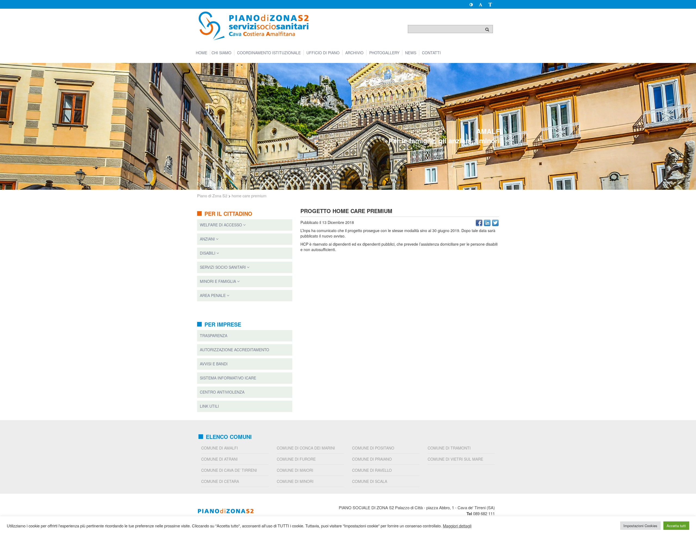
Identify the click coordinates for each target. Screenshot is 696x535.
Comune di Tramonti (449, 448)
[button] (471, 4)
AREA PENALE (213, 295)
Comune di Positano (373, 448)
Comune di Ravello (372, 470)
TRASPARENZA (213, 335)
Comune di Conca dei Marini (306, 448)
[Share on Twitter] (495, 223)
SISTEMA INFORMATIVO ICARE (228, 378)
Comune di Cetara (220, 481)
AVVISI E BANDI (214, 363)
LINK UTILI (209, 406)
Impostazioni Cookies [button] (640, 525)
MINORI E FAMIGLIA (218, 281)
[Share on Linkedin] (487, 223)
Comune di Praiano (372, 459)
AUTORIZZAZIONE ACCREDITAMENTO (234, 349)
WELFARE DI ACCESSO (221, 224)
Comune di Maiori (295, 470)
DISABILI (207, 253)
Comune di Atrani (219, 459)
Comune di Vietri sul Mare (455, 459)
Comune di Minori (295, 481)
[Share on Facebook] (479, 223)
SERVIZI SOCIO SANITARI (223, 267)
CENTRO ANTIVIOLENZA (222, 392)
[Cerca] (487, 29)
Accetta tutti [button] (676, 525)
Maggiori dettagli (457, 525)
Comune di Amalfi (219, 448)
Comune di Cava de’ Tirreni (229, 470)
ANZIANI (207, 239)
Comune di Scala (369, 481)
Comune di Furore (296, 459)
